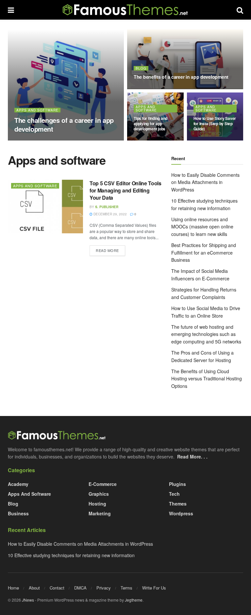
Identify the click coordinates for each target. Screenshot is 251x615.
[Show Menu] (11, 10)
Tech (174, 493)
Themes (178, 503)
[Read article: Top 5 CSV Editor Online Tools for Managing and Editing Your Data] (45, 206)
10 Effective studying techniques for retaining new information (71, 555)
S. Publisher (31, 140)
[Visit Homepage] (125, 10)
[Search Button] (240, 10)
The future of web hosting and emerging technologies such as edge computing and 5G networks (206, 334)
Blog (141, 68)
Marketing (100, 513)
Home (13, 588)
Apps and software (37, 110)
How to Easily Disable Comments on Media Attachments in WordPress (205, 182)
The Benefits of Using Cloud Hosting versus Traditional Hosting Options (206, 378)
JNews (28, 600)
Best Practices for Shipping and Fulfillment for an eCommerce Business (203, 252)
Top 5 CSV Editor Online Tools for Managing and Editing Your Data (125, 190)
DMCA (80, 588)
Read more (110, 250)
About (34, 588)
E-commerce (103, 484)
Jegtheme (133, 600)
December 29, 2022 (66, 140)
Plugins (177, 484)
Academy (18, 484)
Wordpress (181, 513)
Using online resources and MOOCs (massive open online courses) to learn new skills (202, 226)
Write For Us (154, 588)
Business (18, 513)
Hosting (97, 503)
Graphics (99, 493)
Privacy (103, 588)
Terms (126, 588)
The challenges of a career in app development (64, 124)
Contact (57, 588)
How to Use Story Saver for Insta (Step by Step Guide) (214, 123)
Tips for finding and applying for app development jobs (150, 123)
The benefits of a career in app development (181, 77)
